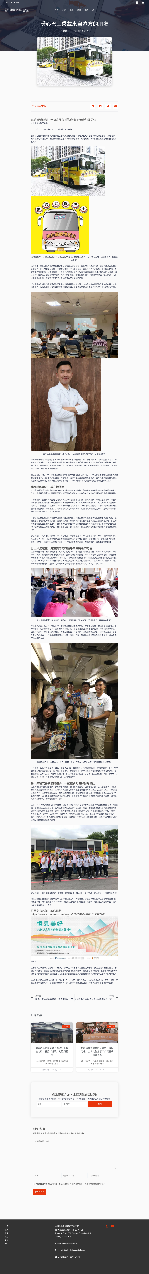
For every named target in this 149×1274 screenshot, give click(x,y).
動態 (86, 10)
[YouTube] (143, 2)
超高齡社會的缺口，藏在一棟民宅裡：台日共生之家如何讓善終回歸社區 (97, 1051)
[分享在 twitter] (108, 106)
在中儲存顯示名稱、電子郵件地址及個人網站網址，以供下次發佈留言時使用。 (71, 1184)
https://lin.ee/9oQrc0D (71, 1257)
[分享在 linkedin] (100, 106)
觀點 (79, 10)
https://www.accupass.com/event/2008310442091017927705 (68, 914)
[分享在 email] (115, 106)
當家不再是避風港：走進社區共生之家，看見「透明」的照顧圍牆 (52, 1051)
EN (93, 10)
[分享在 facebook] (92, 106)
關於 (64, 10)
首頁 (56, 10)
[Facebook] (137, 2)
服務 (71, 10)
